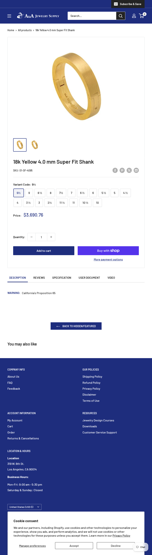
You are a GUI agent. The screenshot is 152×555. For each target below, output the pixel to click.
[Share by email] (136, 170)
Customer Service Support (99, 432)
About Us (13, 376)
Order (11, 432)
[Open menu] (9, 15)
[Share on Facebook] (115, 170)
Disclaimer (89, 394)
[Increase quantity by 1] (51, 237)
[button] (141, 16)
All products (25, 30)
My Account (14, 420)
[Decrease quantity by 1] (31, 237)
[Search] (120, 16)
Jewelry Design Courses (98, 420)
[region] (76, 146)
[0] (141, 16)
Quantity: (19, 237)
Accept (74, 545)
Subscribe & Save (130, 4)
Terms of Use (91, 400)
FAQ (9, 382)
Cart (10, 426)
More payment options (108, 259)
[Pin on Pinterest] (122, 170)
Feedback (13, 388)
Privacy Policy (121, 535)
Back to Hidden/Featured (79, 326)
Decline (116, 545)
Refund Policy (91, 382)
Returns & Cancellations (23, 438)
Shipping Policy (92, 376)
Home (10, 30)
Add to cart (44, 250)
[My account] (134, 16)
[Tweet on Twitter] (129, 170)
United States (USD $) (21, 506)
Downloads (89, 426)
